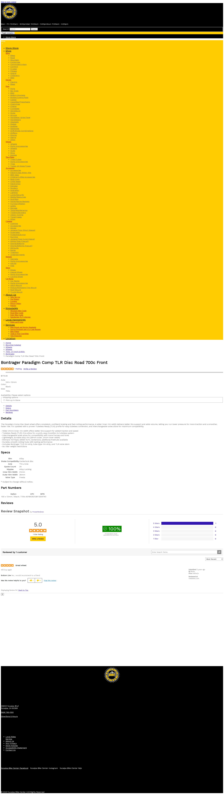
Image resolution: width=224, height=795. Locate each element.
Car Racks (9, 279)
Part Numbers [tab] (12, 410)
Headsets (14, 122)
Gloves (13, 228)
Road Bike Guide (16, 313)
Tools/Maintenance (18, 210)
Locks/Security (17, 195)
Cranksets (14, 108)
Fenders (14, 188)
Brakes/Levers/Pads (19, 97)
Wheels (8, 142)
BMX (12, 78)
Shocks (13, 135)
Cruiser (13, 69)
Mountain (14, 60)
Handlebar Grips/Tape (20, 117)
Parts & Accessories (19, 146)
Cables (13, 100)
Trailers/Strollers (18, 212)
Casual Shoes (16, 272)
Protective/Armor (18, 235)
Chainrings (15, 104)
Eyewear (14, 186)
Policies (13, 306)
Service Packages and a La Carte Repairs (25, 329)
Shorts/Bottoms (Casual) (21, 246)
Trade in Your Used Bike (19, 334)
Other (12, 140)
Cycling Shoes (16, 277)
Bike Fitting (14, 332)
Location (13, 301)
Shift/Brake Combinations (21, 131)
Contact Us (11, 750)
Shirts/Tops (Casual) (19, 241)
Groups (13, 115)
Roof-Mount (15, 290)
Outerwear (15, 232)
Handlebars (15, 120)
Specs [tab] (8, 408)
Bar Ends (14, 91)
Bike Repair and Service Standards (23, 327)
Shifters (13, 133)
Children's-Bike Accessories (22, 177)
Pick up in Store (13, 400)
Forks (12, 113)
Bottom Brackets (17, 95)
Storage (13, 208)
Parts (7, 86)
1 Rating (18, 369)
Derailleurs (15, 111)
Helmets (9, 257)
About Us (10, 741)
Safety (13, 206)
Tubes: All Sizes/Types (20, 166)
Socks (13, 250)
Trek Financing (16, 336)
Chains (13, 106)
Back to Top (23, 590)
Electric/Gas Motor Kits (20, 173)
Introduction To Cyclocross (20, 317)
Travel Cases (16, 217)
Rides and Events (16, 322)
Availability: (6, 395)
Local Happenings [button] (16, 319)
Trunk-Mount (16, 292)
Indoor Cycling (16, 215)
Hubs (12, 151)
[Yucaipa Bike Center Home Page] (9, 20)
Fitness (13, 71)
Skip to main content (8, 2)
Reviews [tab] (9, 412)
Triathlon (14, 252)
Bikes (8, 53)
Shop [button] (8, 50)
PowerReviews (38, 512)
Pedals (13, 124)
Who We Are (15, 297)
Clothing (9, 221)
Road (12, 58)
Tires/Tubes (10, 157)
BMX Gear (14, 175)
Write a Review (30, 369)
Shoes (8, 268)
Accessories (10, 168)
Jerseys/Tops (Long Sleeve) (22, 239)
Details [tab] (9, 406)
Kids (12, 266)
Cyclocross (15, 62)
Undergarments (17, 255)
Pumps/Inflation (17, 204)
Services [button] (10, 324)
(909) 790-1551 (7, 712)
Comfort (14, 67)
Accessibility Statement (16, 748)
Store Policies (12, 746)
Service (9, 739)
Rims (12, 153)
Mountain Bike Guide (18, 311)
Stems (13, 137)
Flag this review (50, 580)
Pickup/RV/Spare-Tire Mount (23, 287)
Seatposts (14, 128)
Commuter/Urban (18, 64)
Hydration (14, 190)
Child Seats (15, 181)
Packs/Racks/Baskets (19, 201)
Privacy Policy (15, 303)
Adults (13, 263)
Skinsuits (14, 248)
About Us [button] (11, 294)
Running (14, 237)
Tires (12, 164)
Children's (14, 75)
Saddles (14, 126)
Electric (8, 80)
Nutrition (14, 199)
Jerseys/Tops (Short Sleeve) (22, 230)
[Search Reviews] (219, 552)
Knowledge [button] (12, 308)
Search (6, 29)
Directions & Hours (9, 716)
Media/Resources (18, 197)
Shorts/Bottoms (17, 243)
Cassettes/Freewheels (20, 102)
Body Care (14, 179)
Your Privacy (11, 743)
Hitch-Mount (16, 285)
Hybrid (13, 73)
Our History (14, 299)
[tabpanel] (112, 432)
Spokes (13, 155)
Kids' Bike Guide (16, 315)
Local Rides (11, 737)
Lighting (14, 193)
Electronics (15, 184)
